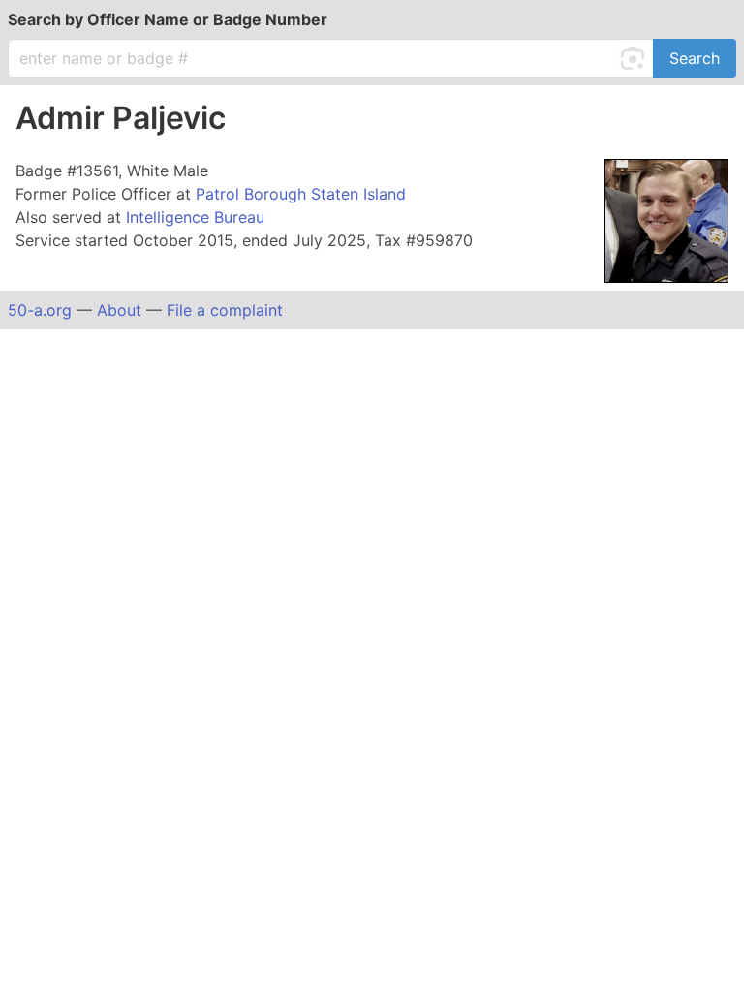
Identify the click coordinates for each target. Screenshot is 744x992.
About (119, 310)
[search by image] (635, 58)
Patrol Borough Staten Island (301, 193)
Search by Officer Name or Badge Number (167, 19)
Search (694, 58)
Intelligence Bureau (195, 217)
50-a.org (40, 310)
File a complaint (225, 310)
